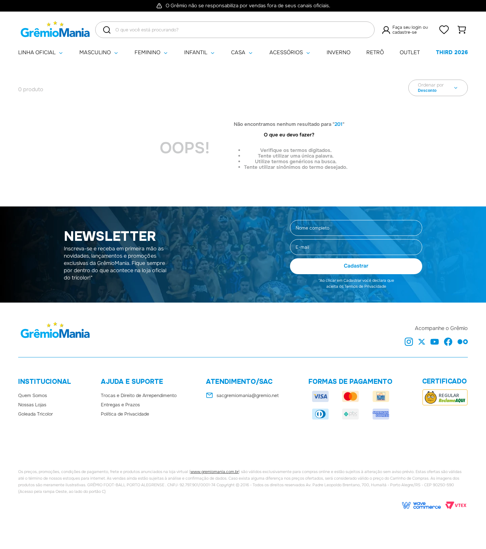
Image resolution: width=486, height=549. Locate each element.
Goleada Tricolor (35, 414)
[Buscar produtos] (106, 29)
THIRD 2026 (452, 52)
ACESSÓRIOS (286, 53)
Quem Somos (32, 395)
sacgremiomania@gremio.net (248, 395)
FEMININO (147, 53)
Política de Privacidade (125, 414)
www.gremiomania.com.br (214, 471)
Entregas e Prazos (120, 405)
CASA (238, 53)
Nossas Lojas (32, 405)
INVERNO (338, 53)
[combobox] (235, 29)
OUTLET (410, 53)
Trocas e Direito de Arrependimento (139, 395)
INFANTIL (195, 53)
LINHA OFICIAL (37, 53)
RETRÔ (375, 53)
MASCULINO (95, 53)
